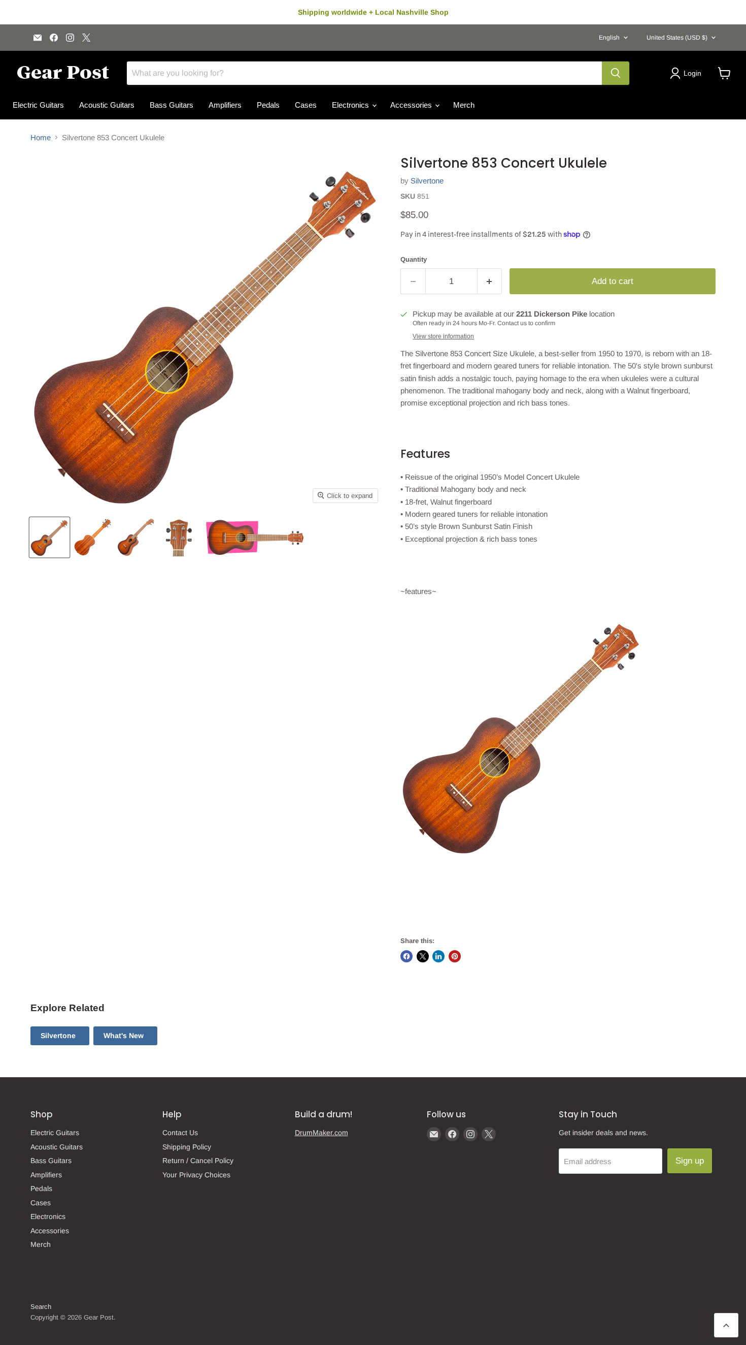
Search (40, 1306)
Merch (463, 105)
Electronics (351, 105)
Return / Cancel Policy (197, 1160)
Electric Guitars (38, 105)
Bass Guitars (171, 105)
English (609, 37)
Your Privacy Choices (196, 1175)
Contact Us (180, 1133)
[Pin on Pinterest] (455, 956)
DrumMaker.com (321, 1133)
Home (40, 137)
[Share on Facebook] (406, 956)
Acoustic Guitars (106, 105)
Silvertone (427, 180)
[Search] (615, 73)
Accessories (412, 105)
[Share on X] (423, 956)
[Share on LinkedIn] (438, 956)
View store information (443, 336)
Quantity (413, 259)
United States (677, 37)
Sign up (689, 1161)
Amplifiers (225, 105)
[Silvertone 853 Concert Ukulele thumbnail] (49, 537)
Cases (306, 105)
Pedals (268, 105)
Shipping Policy (186, 1147)
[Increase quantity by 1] (490, 281)
